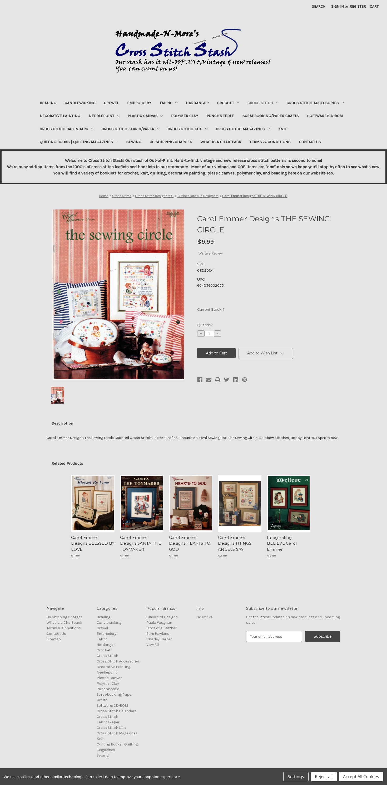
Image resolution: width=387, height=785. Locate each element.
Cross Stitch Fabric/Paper (128, 128)
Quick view (92, 499)
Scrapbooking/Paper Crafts (270, 115)
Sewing (133, 141)
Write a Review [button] (211, 253)
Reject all (324, 776)
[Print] (217, 379)
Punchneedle (220, 115)
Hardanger (197, 102)
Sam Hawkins (157, 633)
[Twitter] (226, 379)
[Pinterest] (244, 379)
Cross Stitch (260, 102)
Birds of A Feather (161, 628)
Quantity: (205, 325)
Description (62, 423)
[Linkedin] (235, 379)
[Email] (208, 379)
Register (358, 6)
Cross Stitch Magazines (240, 128)
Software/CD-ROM (325, 115)
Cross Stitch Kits (185, 128)
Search (318, 6)
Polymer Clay (184, 115)
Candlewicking (80, 102)
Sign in (337, 6)
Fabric (166, 102)
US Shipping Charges (171, 141)
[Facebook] (199, 379)
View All (152, 644)
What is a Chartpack (221, 141)
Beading (48, 102)
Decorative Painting (60, 115)
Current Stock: (210, 309)
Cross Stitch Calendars (64, 128)
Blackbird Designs (162, 617)
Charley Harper (159, 639)
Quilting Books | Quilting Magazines (76, 141)
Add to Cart (93, 508)
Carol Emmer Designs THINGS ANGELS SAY (235, 543)
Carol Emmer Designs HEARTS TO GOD (189, 543)
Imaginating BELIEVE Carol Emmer (282, 543)
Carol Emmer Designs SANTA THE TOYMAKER (140, 543)
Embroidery (139, 102)
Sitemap (54, 639)
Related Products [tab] (67, 463)
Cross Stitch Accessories (313, 102)
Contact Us (310, 141)
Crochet (225, 102)
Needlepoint (101, 115)
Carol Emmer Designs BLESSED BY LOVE (93, 543)
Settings (296, 776)
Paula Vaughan (159, 622)
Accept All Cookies (361, 776)
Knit (282, 128)
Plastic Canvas (143, 115)
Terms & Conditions (270, 141)
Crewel (111, 102)
